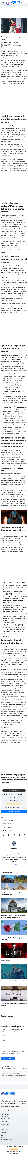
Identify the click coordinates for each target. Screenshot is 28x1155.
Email (4, 1040)
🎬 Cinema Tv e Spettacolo (9, 45)
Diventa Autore (5, 1124)
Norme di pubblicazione (7, 1113)
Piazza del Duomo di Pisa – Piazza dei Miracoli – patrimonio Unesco (13, 916)
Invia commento (7, 1058)
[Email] (24, 835)
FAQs (2, 1136)
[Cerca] (21, 3)
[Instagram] (17, 1153)
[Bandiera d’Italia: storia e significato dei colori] (14, 927)
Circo (4, 820)
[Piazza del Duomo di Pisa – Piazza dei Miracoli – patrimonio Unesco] (14, 905)
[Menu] (3, 3)
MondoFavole (4, 1141)
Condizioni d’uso (5, 1114)
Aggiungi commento (8, 1046)
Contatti (3, 1137)
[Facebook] (3, 835)
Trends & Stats (5, 1129)
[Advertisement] (14, 11)
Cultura (11, 820)
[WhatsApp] (8, 835)
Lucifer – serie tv (6, 960)
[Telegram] (14, 835)
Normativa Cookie (5, 1118)
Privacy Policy (4, 1116)
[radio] (7, 804)
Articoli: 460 (14, 864)
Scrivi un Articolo (14, 812)
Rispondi (25, 1068)
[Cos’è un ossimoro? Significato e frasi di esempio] (14, 993)
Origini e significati (7, 824)
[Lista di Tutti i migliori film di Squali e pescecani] (14, 971)
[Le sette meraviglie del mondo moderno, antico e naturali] (14, 882)
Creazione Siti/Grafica (7, 1139)
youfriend (15, 1)
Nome (4, 1035)
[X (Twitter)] (19, 835)
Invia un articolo (5, 1128)
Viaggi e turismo (7, 827)
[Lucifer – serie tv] (14, 950)
